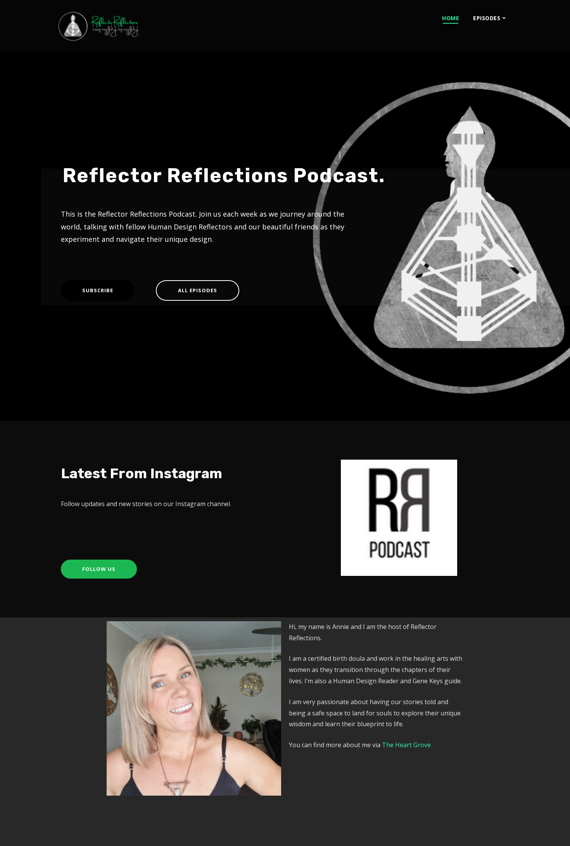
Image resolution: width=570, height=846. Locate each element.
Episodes (486, 18)
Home (450, 18)
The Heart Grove (406, 745)
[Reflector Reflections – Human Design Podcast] (134, 26)
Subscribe (97, 290)
